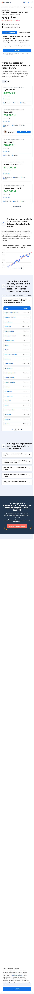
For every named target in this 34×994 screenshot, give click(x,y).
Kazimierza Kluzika (10, 382)
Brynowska (8, 326)
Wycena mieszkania (24, 32)
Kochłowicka (8, 391)
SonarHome (5, 7)
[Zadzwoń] (28, 2)
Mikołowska (8, 414)
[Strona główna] (6, 2)
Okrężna (7, 424)
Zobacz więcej (17, 268)
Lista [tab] (8, 81)
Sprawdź (17, 50)
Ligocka (7, 405)
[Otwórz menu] (31, 2)
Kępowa (7, 387)
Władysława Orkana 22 (12, 164)
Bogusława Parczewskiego (12, 313)
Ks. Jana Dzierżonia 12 (12, 188)
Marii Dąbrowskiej (9, 410)
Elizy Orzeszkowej (9, 340)
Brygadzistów (8, 322)
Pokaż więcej (17, 206)
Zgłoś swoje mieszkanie (17, 526)
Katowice (19, 7)
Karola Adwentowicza (11, 373)
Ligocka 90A (8, 112)
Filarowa (7, 345)
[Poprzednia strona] (12, 429)
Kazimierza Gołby (9, 377)
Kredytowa (8, 401)
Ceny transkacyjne (9, 32)
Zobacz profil (23, 132)
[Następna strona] (21, 429)
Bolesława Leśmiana (10, 317)
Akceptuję (17, 989)
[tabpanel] (17, 146)
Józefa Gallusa (9, 363)
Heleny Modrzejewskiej (11, 354)
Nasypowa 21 (8, 142)
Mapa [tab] (4, 81)
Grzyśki (7, 350)
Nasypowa (7, 419)
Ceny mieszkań (12, 7)
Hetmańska (8, 359)
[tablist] (6, 81)
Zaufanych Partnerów (17, 975)
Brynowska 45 (9, 90)
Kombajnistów (9, 396)
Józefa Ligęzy (8, 368)
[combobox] (17, 46)
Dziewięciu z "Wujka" (10, 336)
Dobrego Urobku (9, 331)
